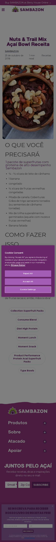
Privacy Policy (18, 265)
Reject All (28, 273)
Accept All (28, 281)
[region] (28, 271)
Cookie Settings (28, 289)
